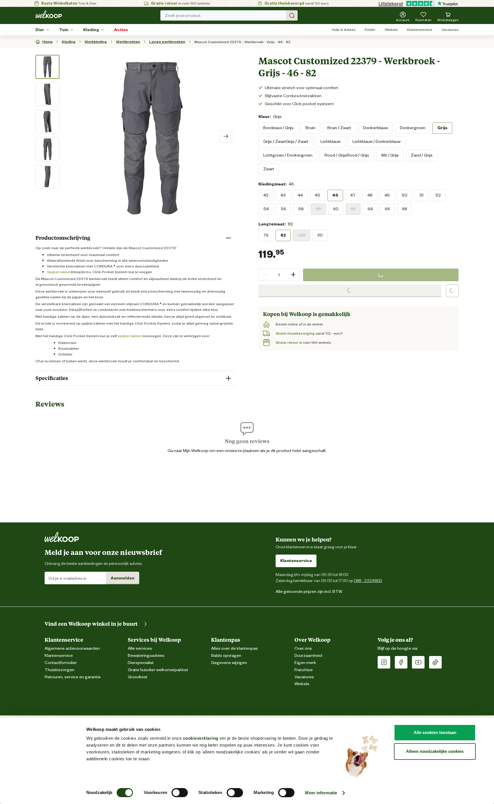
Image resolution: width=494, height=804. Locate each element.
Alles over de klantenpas (234, 648)
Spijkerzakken (59, 272)
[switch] (180, 792)
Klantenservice (419, 29)
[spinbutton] (279, 274)
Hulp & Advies (344, 29)
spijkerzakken (130, 336)
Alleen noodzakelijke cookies (435, 751)
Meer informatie (321, 792)
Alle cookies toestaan (435, 732)
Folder (370, 29)
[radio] (278, 127)
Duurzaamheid (308, 656)
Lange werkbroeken (167, 41)
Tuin (63, 30)
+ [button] (293, 274)
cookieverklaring (200, 738)
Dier (39, 30)
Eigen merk (305, 663)
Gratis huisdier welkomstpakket (158, 670)
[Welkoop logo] (48, 14)
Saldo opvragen (226, 656)
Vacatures (450, 29)
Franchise (303, 670)
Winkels (391, 29)
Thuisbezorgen (59, 670)
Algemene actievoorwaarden (72, 648)
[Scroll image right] (226, 136)
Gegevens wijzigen (229, 663)
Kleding (91, 30)
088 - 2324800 (368, 580)
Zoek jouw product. (183, 15)
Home (47, 41)
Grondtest (138, 677)
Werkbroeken (128, 41)
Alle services (140, 648)
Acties (121, 30)
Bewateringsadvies (146, 656)
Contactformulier (61, 663)
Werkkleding (96, 41)
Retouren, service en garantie (73, 677)
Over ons (303, 648)
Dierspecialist (141, 663)
